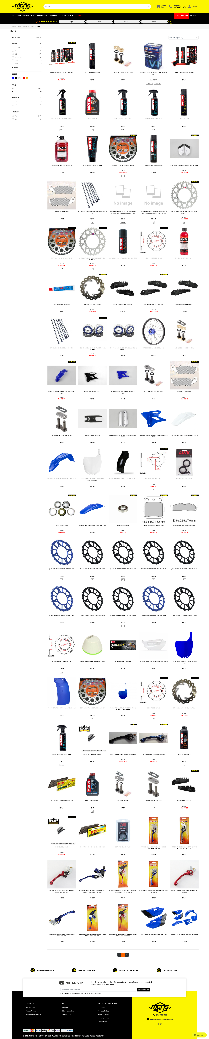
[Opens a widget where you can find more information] (199, 1035)
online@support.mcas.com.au (161, 1019)
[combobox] (95, 6)
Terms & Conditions (84, 993)
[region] (26, 496)
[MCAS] (26, 7)
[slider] (12, 91)
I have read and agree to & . (81, 993)
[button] (184, 37)
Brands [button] (193, 16)
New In (70, 16)
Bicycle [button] (26, 16)
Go (171, 22)
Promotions (102, 1022)
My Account (30, 1007)
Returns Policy (103, 1014)
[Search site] (149, 6)
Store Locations (181, 16)
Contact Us (66, 1014)
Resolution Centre (33, 1014)
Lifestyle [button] (62, 16)
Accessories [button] (42, 16)
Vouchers (53, 16)
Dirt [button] (13, 16)
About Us (65, 1007)
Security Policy (104, 1018)
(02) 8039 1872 (180, 7)
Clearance (79, 16)
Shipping (101, 1007)
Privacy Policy (96, 993)
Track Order (31, 1011)
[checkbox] (26, 47)
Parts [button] (33, 16)
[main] (123, 499)
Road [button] (19, 16)
